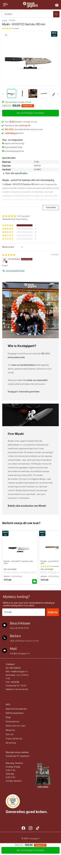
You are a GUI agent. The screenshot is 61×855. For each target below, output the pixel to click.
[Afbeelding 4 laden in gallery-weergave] (43, 93)
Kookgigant (34, 838)
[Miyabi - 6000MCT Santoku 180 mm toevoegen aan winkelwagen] (34, 581)
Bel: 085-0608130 (13, 668)
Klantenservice (12, 722)
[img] (8, 255)
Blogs (8, 717)
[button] (57, 4)
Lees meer (42, 787)
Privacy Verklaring (14, 739)
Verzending (11, 743)
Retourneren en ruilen (16, 726)
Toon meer (51, 208)
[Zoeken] (56, 14)
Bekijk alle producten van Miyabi (27, 505)
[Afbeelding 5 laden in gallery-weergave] (54, 93)
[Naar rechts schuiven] (58, 94)
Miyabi (12, 20)
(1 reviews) (16, 28)
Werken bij (10, 730)
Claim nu (52, 612)
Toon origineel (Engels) (15, 271)
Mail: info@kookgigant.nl (17, 672)
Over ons (9, 734)
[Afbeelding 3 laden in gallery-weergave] (32, 93)
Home (4, 20)
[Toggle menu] (5, 4)
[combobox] (30, 14)
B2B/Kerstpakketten (15, 713)
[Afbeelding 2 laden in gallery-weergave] (22, 93)
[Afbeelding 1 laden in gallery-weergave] (11, 93)
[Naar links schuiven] (3, 94)
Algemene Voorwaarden (16, 709)
